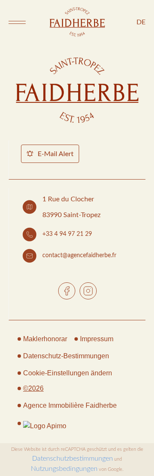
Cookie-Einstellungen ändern (67, 373)
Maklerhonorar (45, 338)
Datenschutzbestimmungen (72, 458)
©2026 (33, 388)
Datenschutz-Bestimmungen (66, 356)
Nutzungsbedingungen (64, 468)
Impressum (96, 338)
